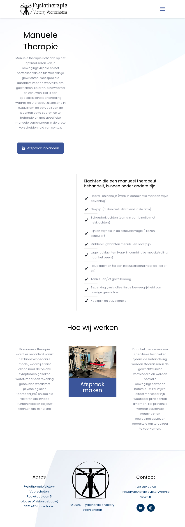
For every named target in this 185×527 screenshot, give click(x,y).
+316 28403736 (146, 487)
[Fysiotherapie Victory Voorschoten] (43, 9)
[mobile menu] (162, 9)
